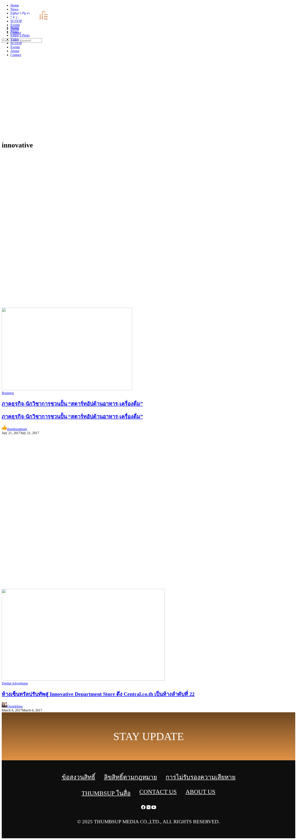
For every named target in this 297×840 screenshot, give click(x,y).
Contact (15, 55)
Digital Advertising (15, 683)
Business (8, 393)
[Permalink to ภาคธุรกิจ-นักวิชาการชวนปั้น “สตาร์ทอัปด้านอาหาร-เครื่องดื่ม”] (67, 389)
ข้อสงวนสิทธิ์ (78, 777)
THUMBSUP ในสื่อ (106, 793)
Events (15, 47)
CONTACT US (158, 791)
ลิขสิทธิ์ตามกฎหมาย (130, 777)
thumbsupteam (17, 429)
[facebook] (284, 6)
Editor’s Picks (20, 35)
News (14, 31)
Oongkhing (15, 706)
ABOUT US (200, 791)
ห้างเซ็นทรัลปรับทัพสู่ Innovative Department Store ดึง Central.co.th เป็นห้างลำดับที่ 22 (98, 694)
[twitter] (289, 6)
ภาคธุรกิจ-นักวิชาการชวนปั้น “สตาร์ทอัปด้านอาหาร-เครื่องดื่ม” (72, 416)
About (14, 51)
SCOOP (16, 43)
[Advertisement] (148, 104)
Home (14, 27)
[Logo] (32, 20)
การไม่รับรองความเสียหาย (200, 777)
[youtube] (294, 6)
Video (14, 39)
